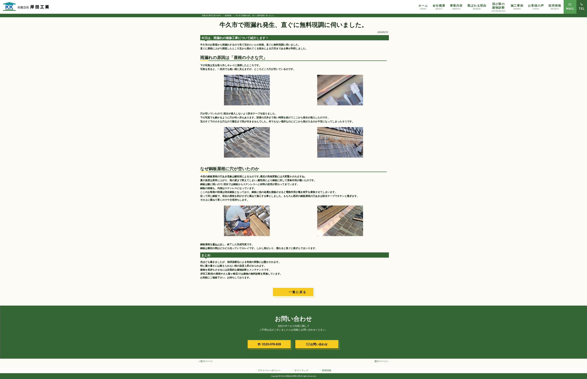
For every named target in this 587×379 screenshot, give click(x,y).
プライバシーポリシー (269, 370)
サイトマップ (301, 370)
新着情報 (228, 15)
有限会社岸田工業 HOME (211, 15)
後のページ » (381, 361)
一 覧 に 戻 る (296, 292)
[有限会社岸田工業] (26, 7)
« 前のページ (205, 361)
